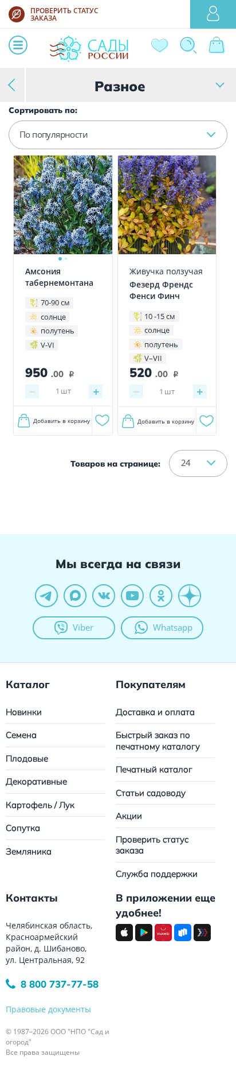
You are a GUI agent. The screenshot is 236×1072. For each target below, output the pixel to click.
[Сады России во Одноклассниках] (161, 595)
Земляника (29, 851)
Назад (13, 85)
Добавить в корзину (61, 421)
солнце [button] (53, 317)
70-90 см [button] (55, 302)
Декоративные (36, 781)
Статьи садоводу (151, 792)
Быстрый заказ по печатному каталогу (158, 740)
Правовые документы (48, 1009)
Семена (21, 734)
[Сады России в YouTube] (132, 595)
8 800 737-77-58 (60, 984)
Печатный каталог (154, 769)
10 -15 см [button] (159, 316)
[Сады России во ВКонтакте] (103, 595)
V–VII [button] (153, 358)
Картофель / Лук (40, 804)
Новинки (24, 711)
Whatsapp (172, 627)
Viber (83, 627)
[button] (118, 135)
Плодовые (27, 758)
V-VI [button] (47, 345)
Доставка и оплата (155, 711)
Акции (129, 815)
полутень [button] (57, 330)
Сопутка (23, 827)
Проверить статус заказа (152, 845)
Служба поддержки (157, 873)
